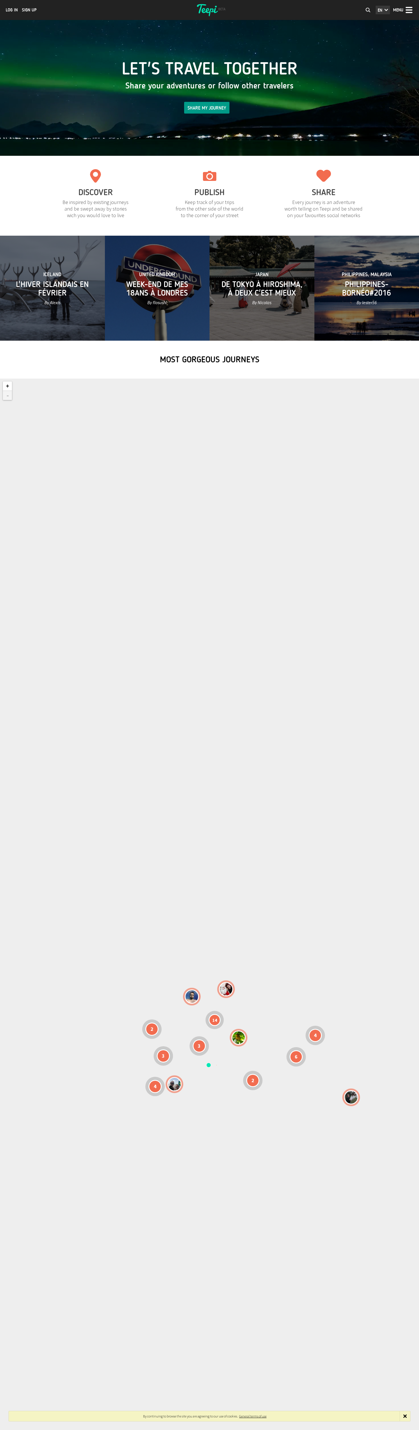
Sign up (29, 10)
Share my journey (207, 108)
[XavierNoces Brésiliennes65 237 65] (174, 1084)
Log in (12, 10)
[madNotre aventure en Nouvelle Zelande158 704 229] (351, 1097)
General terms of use (253, 1416)
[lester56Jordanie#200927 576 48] (238, 1038)
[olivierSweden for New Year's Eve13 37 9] (226, 989)
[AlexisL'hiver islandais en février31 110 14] (192, 996)
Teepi (209, 10)
